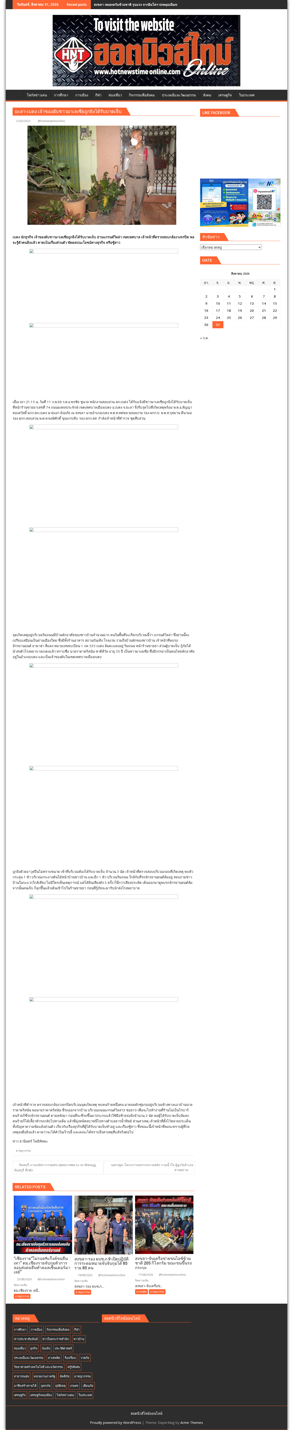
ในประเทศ (85, 1395)
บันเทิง (46, 1348)
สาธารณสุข (21, 1376)
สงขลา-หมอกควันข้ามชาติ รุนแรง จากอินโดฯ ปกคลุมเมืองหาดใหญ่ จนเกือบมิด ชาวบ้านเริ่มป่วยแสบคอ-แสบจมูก (172, 4)
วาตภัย (84, 1358)
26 (240, 317)
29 (275, 317)
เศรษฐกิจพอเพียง (41, 1395)
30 (206, 324)
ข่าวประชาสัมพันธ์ (26, 1339)
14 (264, 303)
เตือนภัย (88, 1386)
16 (206, 310)
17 (218, 310)
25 (229, 317)
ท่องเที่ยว (20, 1348)
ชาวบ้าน (78, 1339)
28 (264, 317)
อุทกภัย (46, 1386)
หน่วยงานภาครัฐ (44, 1376)
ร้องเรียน (70, 1358)
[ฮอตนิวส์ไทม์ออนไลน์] (17, 94)
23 (206, 317)
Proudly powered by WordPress (115, 1422)
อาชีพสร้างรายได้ (25, 1386)
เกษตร (74, 1386)
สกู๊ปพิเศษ (74, 1367)
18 (229, 310)
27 (252, 317)
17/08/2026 (145, 1275)
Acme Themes (191, 1422)
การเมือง (36, 1329)
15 (275, 303)
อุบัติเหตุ (60, 1386)
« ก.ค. (204, 338)
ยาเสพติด (141, 1291)
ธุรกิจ (33, 1348)
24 (218, 317)
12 (240, 303)
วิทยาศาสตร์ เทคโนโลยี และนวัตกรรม (38, 1367)
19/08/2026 (84, 1275)
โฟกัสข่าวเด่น (65, 1395)
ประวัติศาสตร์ (63, 1348)
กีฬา (77, 1329)
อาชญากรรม (23, 1151)
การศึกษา (20, 1329)
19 (240, 310)
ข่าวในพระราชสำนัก (55, 1339)
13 (252, 303)
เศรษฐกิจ (20, 1395)
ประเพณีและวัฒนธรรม (28, 1358)
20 (252, 310)
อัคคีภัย (65, 1376)
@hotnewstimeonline (51, 121)
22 (275, 310)
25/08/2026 (24, 1279)
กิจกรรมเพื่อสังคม (58, 1329)
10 (218, 303)
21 (264, 310)
